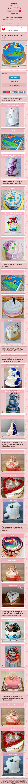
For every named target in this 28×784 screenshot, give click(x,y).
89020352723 (10, 350)
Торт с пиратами (13, 620)
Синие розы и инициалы (13, 366)
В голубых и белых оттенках (13, 391)
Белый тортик (13, 500)
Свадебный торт (12, 296)
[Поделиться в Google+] (7, 92)
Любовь (5, 531)
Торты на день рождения (11, 183)
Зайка (12, 188)
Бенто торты (22, 19)
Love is (13, 130)
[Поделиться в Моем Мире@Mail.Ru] (15, 92)
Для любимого (13, 585)
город (14, 5)
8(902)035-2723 (14, 8)
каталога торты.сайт (7, 349)
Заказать (14, 77)
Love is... (13, 535)
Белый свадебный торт (13, 105)
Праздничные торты (8, 19)
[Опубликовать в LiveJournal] (13, 92)
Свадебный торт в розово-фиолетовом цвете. (12, 156)
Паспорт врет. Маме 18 (13, 645)
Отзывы (20, 23)
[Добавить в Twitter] (21, 92)
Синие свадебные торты (11, 361)
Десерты (16, 19)
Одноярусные (7, 266)
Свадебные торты (18, 17)
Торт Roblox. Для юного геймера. (13, 213)
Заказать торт (14, 13)
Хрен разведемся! (12, 451)
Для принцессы (13, 669)
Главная (8, 23)
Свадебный (13, 475)
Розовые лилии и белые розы (13, 238)
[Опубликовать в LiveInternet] (10, 92)
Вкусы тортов (14, 23)
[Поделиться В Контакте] (23, 92)
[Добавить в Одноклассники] (18, 92)
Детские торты (9, 17)
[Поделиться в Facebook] (4, 92)
